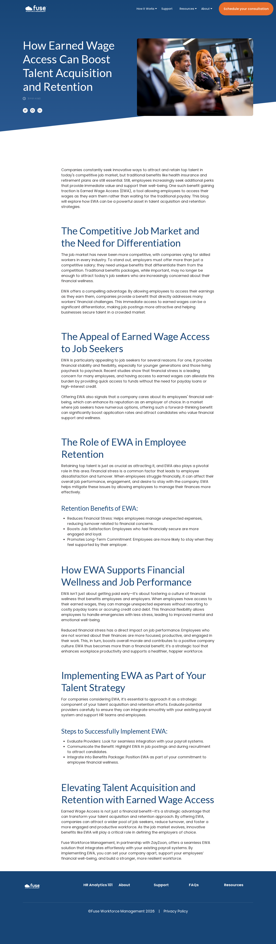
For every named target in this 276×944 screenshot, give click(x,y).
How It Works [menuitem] (145, 9)
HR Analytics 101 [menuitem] (98, 884)
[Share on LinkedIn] (39, 110)
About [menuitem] (205, 9)
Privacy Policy (176, 911)
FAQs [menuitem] (194, 884)
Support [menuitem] (167, 9)
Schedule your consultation (246, 8)
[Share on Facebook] (32, 110)
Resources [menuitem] (187, 9)
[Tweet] (25, 110)
